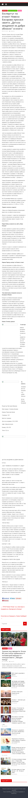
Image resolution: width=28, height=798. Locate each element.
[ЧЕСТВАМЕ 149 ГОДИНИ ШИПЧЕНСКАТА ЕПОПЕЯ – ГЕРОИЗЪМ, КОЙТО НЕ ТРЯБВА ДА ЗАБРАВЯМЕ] (6, 680)
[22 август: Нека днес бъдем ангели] (6, 691)
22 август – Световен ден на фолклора (18, 700)
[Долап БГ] (2, 4)
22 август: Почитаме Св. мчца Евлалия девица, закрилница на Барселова (18, 709)
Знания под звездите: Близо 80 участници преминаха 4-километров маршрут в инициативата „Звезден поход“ (14, 655)
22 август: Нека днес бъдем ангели (17, 692)
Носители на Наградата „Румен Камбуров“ (14, 617)
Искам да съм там (12, 10)
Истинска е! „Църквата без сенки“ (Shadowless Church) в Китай (18, 731)
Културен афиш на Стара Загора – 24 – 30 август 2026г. (18, 771)
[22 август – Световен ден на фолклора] (6, 699)
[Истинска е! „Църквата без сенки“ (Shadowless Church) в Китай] (6, 729)
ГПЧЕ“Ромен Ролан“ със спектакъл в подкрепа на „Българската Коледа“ (12, 608)
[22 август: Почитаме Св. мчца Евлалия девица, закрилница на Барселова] (6, 707)
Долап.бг (12, 31)
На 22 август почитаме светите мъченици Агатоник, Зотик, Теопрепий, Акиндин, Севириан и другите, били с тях (13, 720)
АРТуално (5, 10)
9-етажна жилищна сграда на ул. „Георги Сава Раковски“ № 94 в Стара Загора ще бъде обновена (19, 761)
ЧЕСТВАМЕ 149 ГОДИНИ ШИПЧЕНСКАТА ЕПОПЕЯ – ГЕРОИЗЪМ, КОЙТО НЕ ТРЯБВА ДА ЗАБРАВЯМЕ (19, 683)
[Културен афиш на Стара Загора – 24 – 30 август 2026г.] (6, 768)
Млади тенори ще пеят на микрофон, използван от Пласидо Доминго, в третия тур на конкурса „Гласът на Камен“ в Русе (18, 750)
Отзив (19, 10)
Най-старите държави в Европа (18, 673)
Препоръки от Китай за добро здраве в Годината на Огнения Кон (18, 740)
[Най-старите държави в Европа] (6, 672)
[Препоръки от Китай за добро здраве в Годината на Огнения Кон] (6, 738)
